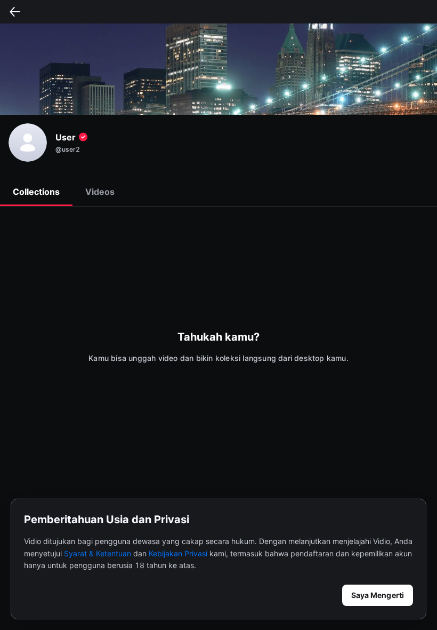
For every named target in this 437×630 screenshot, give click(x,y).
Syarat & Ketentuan (97, 553)
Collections (36, 191)
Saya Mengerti (377, 595)
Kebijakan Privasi (178, 553)
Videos (100, 191)
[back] (15, 11)
